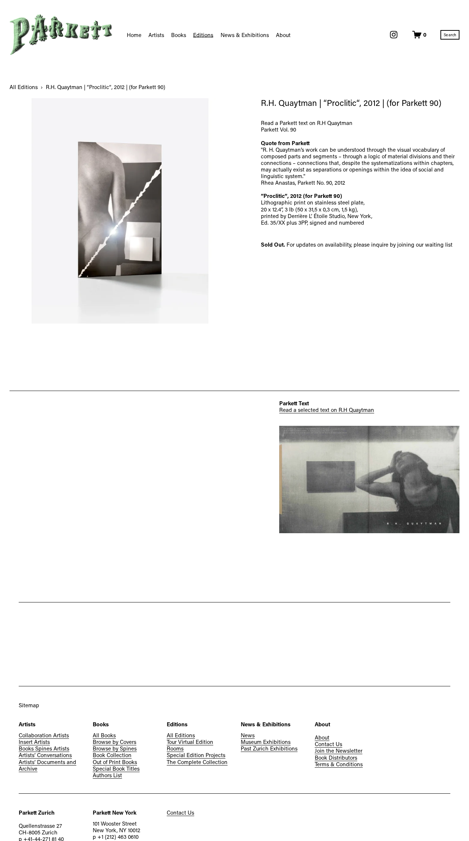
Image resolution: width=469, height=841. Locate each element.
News (248, 735)
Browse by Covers (114, 741)
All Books (104, 735)
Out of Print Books (115, 762)
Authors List (107, 775)
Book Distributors (336, 757)
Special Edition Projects (196, 755)
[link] (122, 210)
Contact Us (328, 744)
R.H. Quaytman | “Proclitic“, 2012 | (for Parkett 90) (105, 87)
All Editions (24, 87)
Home (134, 34)
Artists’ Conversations (45, 755)
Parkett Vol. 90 (278, 129)
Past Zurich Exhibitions (269, 748)
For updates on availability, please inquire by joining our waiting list (370, 244)
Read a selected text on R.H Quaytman (326, 409)
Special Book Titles (116, 768)
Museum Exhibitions (266, 741)
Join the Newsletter (338, 750)
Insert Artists (34, 741)
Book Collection (112, 755)
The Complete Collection (197, 762)
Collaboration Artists (44, 735)
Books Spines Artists (44, 748)
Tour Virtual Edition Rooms (190, 745)
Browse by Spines (115, 748)
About (322, 737)
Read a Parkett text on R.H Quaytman (306, 122)
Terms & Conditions (339, 764)
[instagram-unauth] (393, 34)
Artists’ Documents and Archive (47, 765)
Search (450, 34)
